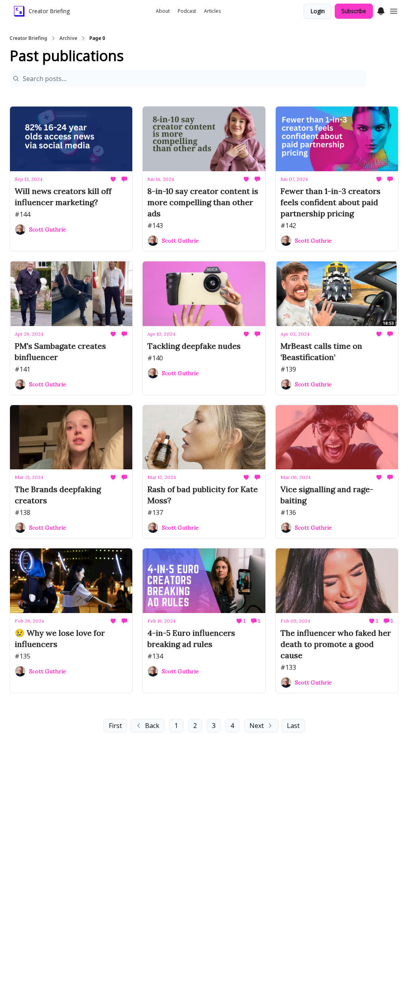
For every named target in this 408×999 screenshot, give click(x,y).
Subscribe (353, 11)
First (115, 725)
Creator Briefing (28, 38)
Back (152, 725)
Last (293, 725)
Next (256, 725)
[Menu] (381, 10)
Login (317, 11)
